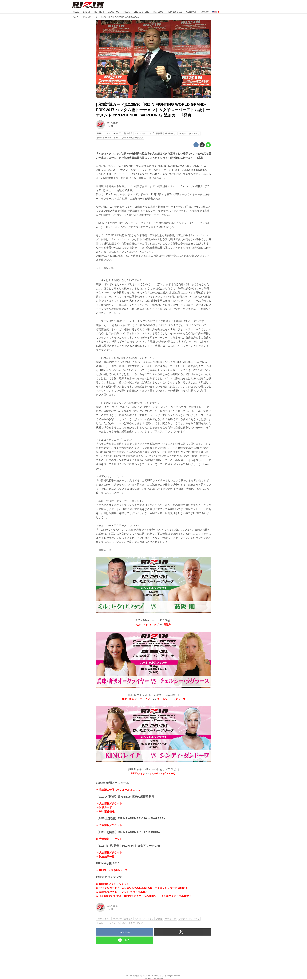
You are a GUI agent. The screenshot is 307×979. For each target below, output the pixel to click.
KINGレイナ (138, 773)
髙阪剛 (167, 624)
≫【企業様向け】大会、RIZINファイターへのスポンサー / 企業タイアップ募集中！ (144, 896)
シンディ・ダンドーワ (163, 773)
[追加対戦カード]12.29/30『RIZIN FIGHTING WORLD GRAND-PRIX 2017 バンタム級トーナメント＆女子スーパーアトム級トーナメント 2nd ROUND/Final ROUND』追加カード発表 (153, 109)
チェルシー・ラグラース (171, 699)
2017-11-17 (112, 123)
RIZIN (110, 126)
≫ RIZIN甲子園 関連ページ (111, 870)
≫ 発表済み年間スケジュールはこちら (118, 789)
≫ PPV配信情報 (105, 811)
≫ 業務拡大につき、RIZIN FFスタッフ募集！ (122, 892)
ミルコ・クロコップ (147, 624)
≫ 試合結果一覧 (105, 856)
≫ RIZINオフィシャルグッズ (112, 884)
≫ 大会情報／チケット (109, 803)
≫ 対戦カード (104, 807)
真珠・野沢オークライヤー (137, 699)
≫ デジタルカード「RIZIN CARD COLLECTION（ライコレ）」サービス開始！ (142, 888)
